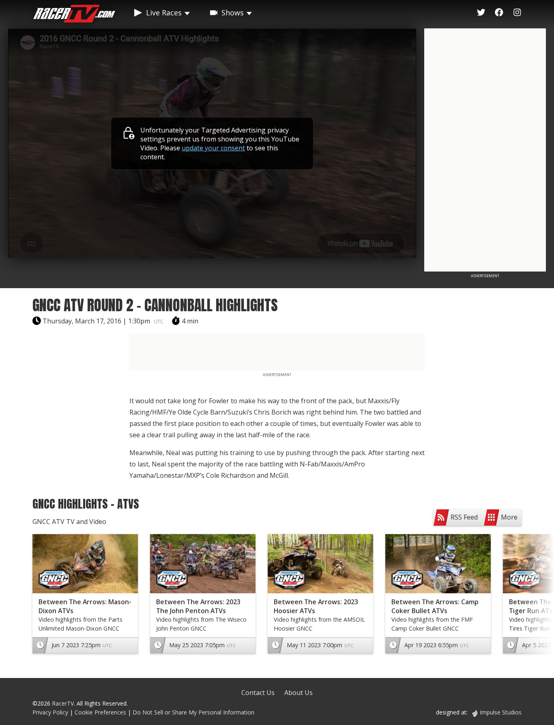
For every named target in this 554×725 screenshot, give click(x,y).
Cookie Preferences (101, 712)
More (509, 517)
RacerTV (63, 703)
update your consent (213, 147)
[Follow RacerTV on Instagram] (517, 12)
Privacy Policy (50, 712)
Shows (232, 12)
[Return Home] (74, 15)
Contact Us (258, 692)
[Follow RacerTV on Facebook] (499, 12)
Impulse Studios (501, 712)
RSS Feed (464, 517)
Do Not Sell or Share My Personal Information (193, 712)
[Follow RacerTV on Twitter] (481, 12)
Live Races (164, 12)
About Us (298, 692)
